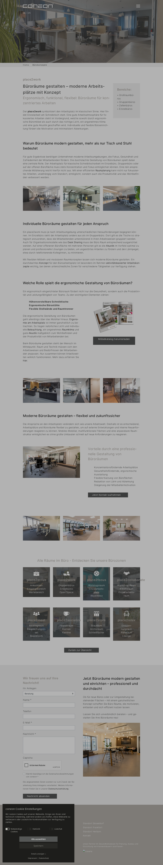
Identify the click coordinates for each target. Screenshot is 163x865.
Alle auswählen (38, 839)
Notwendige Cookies (16, 830)
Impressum (32, 858)
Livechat (58, 829)
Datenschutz (44, 858)
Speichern (38, 845)
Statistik (36, 829)
